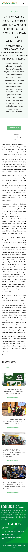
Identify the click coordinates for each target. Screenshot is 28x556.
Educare (17, 127)
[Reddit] (20, 137)
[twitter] (12, 524)
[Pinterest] (15, 140)
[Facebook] (15, 137)
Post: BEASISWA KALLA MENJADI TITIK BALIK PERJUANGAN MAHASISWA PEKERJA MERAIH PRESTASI (14, 421)
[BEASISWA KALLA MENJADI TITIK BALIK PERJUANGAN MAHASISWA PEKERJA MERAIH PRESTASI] (14, 403)
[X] (17, 137)
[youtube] (16, 524)
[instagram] (20, 524)
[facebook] (8, 524)
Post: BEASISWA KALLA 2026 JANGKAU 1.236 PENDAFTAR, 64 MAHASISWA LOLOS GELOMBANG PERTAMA (14, 391)
